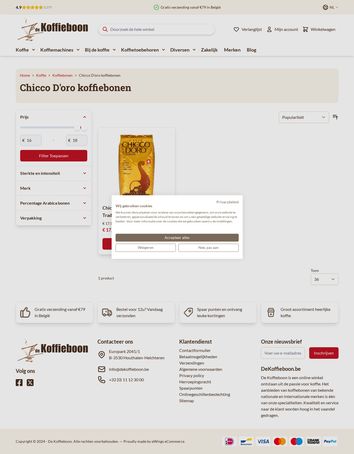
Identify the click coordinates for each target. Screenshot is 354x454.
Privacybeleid (227, 202)
